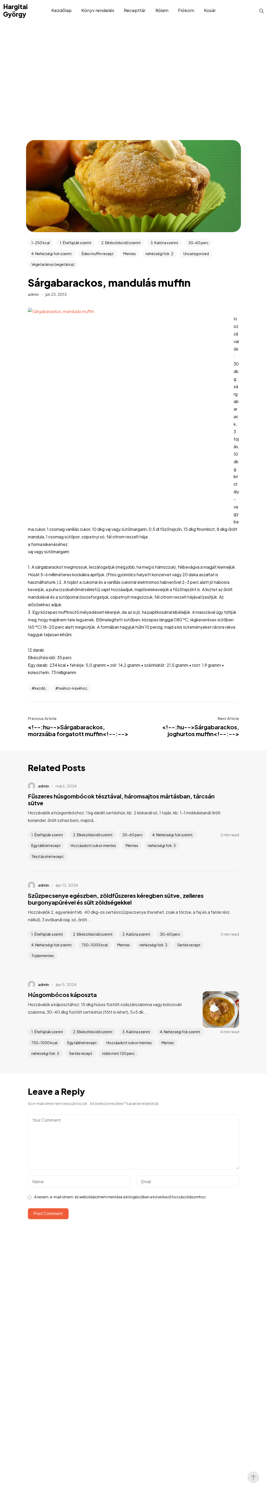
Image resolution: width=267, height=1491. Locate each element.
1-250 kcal (40, 242)
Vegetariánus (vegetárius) (52, 264)
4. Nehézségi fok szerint (51, 253)
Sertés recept (189, 944)
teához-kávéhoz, (73, 688)
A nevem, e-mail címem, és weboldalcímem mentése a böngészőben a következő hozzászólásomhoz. (120, 1196)
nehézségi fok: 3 (162, 845)
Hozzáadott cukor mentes (93, 845)
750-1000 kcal (95, 944)
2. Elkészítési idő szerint (121, 242)
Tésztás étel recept (47, 856)
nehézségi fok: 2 (159, 253)
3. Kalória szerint (164, 242)
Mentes (129, 253)
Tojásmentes (42, 955)
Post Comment (48, 1213)
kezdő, (40, 688)
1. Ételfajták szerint (76, 242)
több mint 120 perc (118, 1053)
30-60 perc (198, 242)
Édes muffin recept (98, 253)
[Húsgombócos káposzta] (213, 1009)
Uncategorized (196, 253)
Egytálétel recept (46, 845)
